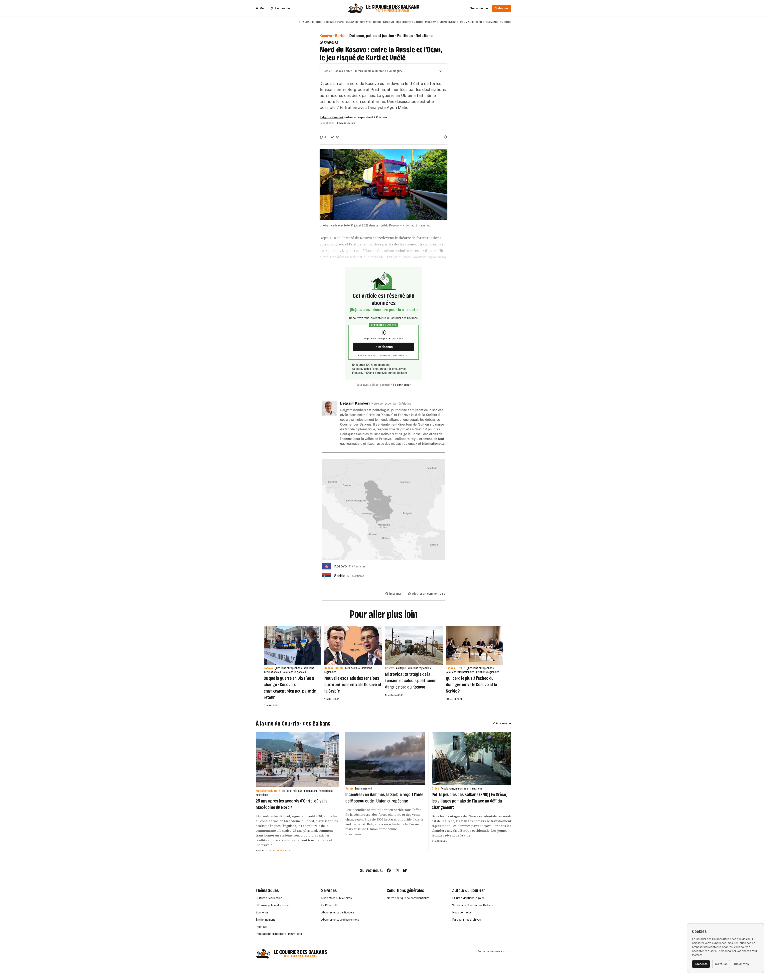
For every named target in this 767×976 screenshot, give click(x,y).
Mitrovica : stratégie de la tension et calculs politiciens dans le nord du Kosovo (410, 680)
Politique (405, 36)
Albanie (308, 22)
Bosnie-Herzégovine (329, 22)
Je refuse (721, 964)
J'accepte (700, 964)
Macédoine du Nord (409, 22)
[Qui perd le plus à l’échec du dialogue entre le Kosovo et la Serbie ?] (474, 645)
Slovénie (492, 22)
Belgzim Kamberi (331, 117)
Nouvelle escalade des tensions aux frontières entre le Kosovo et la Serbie (352, 684)
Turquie (505, 22)
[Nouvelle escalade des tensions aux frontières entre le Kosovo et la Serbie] (353, 645)
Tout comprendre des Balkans (392, 11)
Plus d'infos (740, 964)
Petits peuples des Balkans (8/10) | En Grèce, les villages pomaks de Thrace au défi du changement (469, 801)
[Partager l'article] (445, 137)
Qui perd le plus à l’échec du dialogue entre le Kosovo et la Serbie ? (471, 684)
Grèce (377, 22)
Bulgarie (352, 22)
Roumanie (467, 22)
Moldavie (431, 22)
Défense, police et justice (371, 36)
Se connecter (401, 384)
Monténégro (449, 22)
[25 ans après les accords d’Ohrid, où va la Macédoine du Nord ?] (297, 759)
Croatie (365, 22)
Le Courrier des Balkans (392, 6)
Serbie (479, 22)
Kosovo (388, 22)
